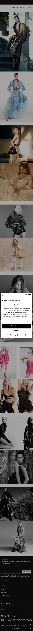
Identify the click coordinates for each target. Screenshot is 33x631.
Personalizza (15, 330)
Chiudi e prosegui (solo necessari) (16, 335)
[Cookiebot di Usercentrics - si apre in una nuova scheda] (24, 295)
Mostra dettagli (24, 321)
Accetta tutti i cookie (16, 325)
